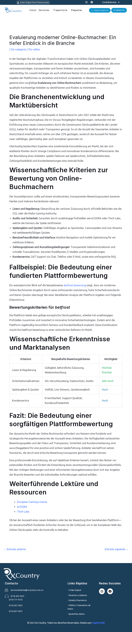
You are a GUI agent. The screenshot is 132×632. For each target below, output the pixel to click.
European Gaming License (32, 501)
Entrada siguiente (116, 549)
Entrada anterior (15, 549)
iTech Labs (23, 511)
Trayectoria (60, 10)
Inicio (32, 10)
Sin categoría (18, 49)
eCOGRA (22, 506)
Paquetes (76, 10)
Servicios (44, 10)
